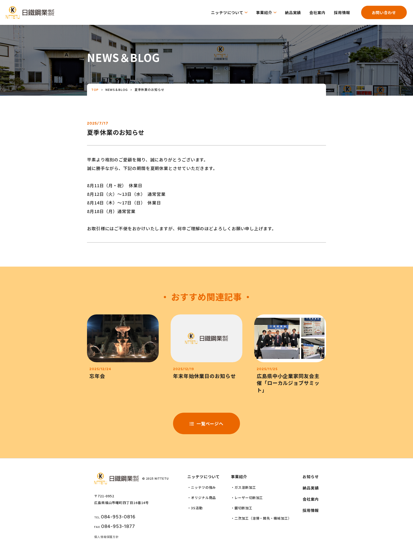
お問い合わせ (384, 12)
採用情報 (342, 12)
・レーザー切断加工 (247, 497)
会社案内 (317, 12)
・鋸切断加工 (241, 507)
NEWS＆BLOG (116, 89)
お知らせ (311, 476)
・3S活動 (195, 507)
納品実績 (293, 12)
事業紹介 (264, 12)
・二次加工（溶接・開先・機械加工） (261, 518)
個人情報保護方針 (106, 537)
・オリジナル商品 (201, 497)
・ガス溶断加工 (243, 487)
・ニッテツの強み (201, 487)
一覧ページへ (209, 423)
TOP (94, 89)
